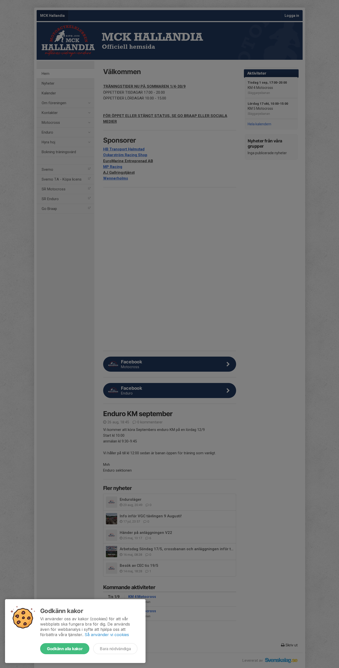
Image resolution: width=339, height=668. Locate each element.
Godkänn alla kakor (65, 648)
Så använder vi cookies (107, 634)
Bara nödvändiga (115, 648)
